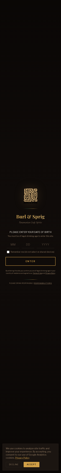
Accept (31, 464)
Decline (13, 464)
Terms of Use (37, 273)
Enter (31, 261)
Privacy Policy (50, 273)
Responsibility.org (43, 283)
